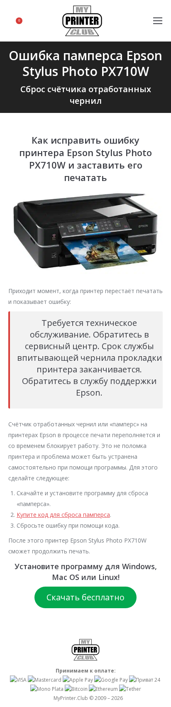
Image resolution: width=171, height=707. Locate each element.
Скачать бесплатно (85, 597)
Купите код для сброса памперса (63, 515)
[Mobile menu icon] (158, 21)
